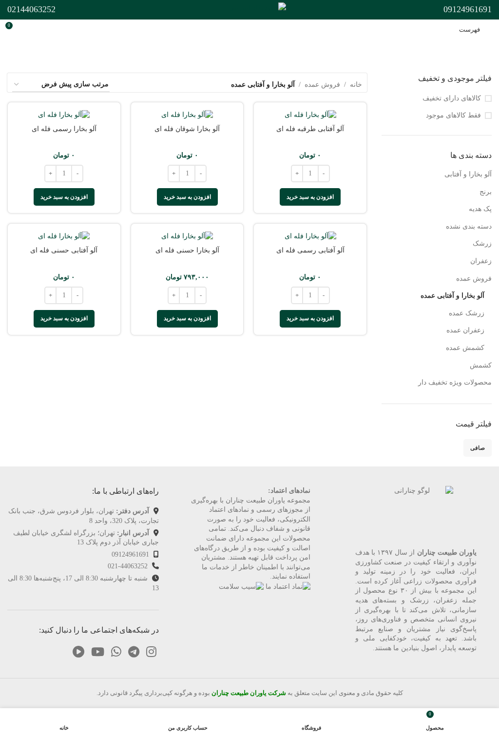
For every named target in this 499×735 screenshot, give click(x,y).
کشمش (481, 365)
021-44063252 (128, 566)
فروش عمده (474, 278)
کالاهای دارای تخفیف (451, 98)
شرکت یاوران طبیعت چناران (248, 692)
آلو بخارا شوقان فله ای (187, 129)
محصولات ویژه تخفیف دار (455, 382)
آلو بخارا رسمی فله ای (64, 129)
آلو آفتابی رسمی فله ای (310, 250)
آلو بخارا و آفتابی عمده (452, 295)
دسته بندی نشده (469, 226)
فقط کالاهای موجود (453, 115)
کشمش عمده (465, 347)
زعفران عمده (465, 330)
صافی (477, 448)
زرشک (482, 243)
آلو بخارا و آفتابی (468, 174)
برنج (486, 191)
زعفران (481, 261)
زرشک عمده (466, 313)
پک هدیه (480, 209)
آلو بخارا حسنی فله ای (187, 250)
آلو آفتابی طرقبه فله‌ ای (310, 129)
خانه (356, 84)
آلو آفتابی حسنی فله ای (63, 250)
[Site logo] (249, 9)
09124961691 (130, 554)
